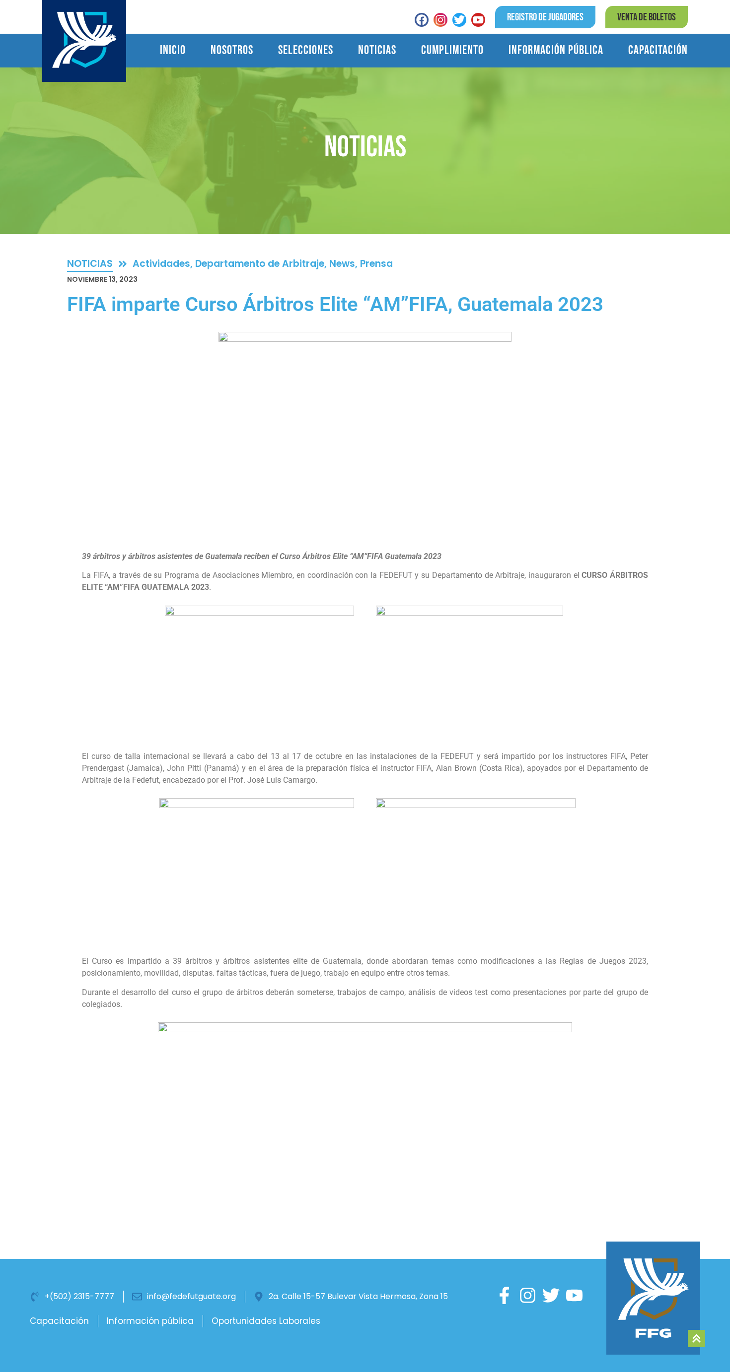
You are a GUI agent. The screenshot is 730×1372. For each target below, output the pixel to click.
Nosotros (232, 50)
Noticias (377, 50)
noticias (90, 263)
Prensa (376, 263)
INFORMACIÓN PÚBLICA (556, 50)
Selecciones (305, 50)
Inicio (173, 50)
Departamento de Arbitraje (259, 263)
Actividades (161, 263)
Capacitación (658, 50)
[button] (646, 17)
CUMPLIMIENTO (452, 50)
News (342, 263)
